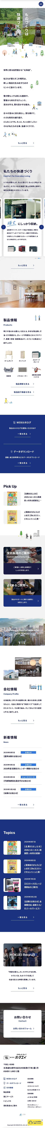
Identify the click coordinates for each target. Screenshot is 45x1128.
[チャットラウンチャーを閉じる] (42, 1120)
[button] (3, 227)
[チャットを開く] (35, 1122)
